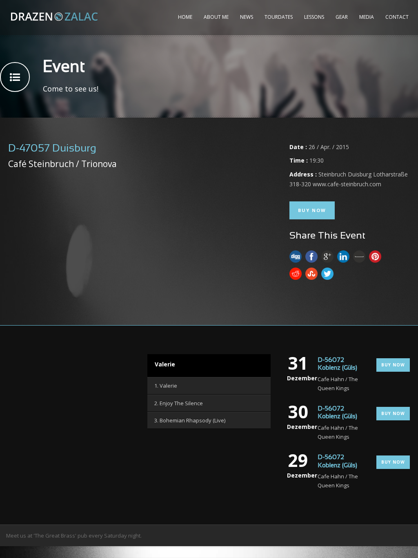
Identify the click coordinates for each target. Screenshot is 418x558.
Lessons (314, 16)
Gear (342, 16)
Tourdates (279, 16)
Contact (397, 16)
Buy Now (312, 210)
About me (216, 16)
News (246, 16)
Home (185, 16)
